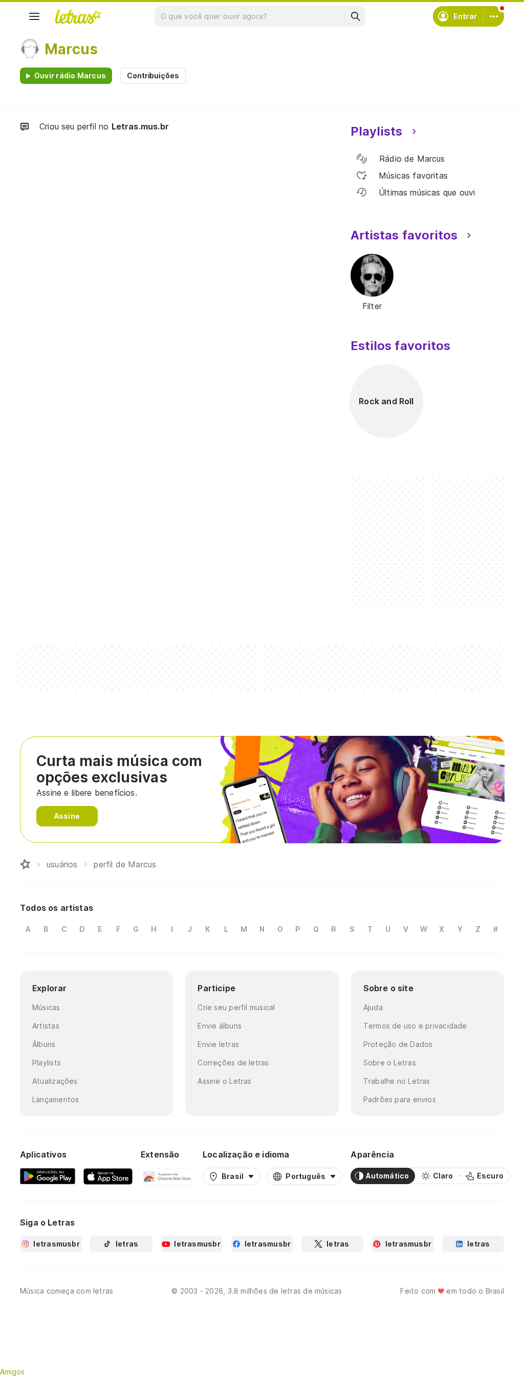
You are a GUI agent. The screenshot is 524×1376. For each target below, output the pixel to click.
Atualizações (55, 1081)
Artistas (45, 1025)
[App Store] (108, 1176)
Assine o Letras (224, 1081)
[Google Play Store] (47, 1176)
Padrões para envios (399, 1099)
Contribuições (153, 75)
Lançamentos (55, 1099)
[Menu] (34, 16)
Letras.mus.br (140, 126)
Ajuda (373, 1007)
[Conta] (494, 16)
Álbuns (43, 1044)
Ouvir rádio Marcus (70, 75)
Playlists (46, 1062)
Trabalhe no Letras (396, 1081)
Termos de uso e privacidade (415, 1025)
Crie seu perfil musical (236, 1007)
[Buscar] (355, 16)
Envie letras (218, 1044)
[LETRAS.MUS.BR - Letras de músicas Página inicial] (78, 16)
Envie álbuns (220, 1025)
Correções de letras (233, 1062)
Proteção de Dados (398, 1044)
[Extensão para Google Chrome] (167, 1176)
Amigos (12, 1371)
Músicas (46, 1007)
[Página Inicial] (25, 864)
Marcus (71, 49)
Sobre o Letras (389, 1062)
